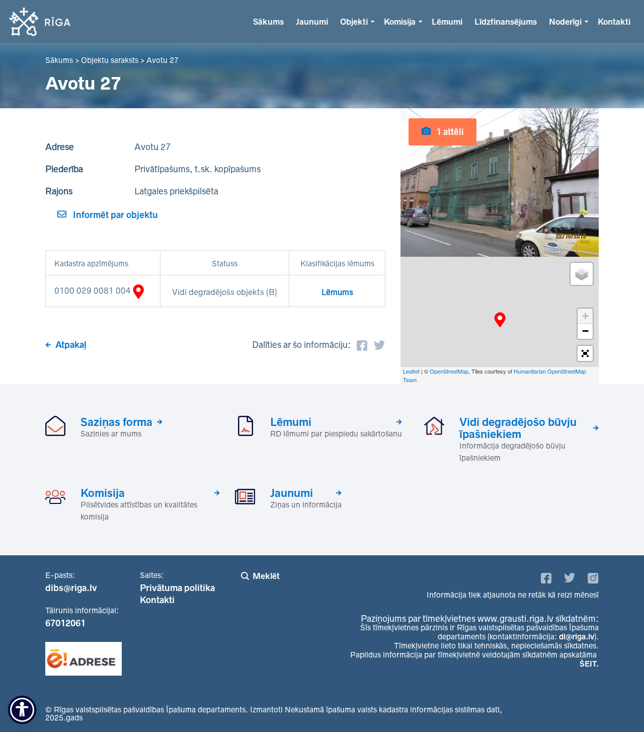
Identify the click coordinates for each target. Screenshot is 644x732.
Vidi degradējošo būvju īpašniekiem (518, 428)
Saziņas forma (116, 422)
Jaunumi (312, 21)
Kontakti (614, 21)
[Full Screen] (585, 353)
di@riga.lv (576, 636)
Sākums (268, 21)
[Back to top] (616, 704)
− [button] (585, 331)
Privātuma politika (177, 588)
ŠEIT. (589, 664)
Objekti (354, 21)
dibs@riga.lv (71, 588)
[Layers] (582, 274)
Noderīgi (565, 21)
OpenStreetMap (449, 371)
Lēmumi (447, 21)
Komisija (400, 21)
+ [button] (585, 316)
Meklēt (266, 575)
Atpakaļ (71, 345)
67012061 (65, 623)
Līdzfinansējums (505, 21)
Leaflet (411, 371)
